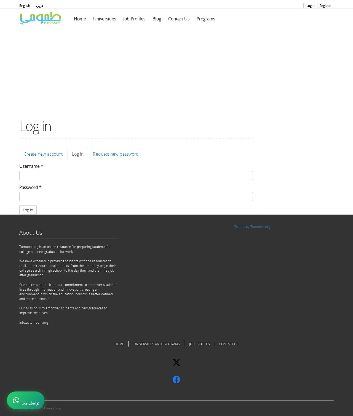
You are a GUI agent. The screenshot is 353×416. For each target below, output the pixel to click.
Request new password (116, 154)
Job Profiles (134, 19)
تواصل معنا (30, 403)
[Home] (42, 18)
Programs (206, 19)
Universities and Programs (156, 344)
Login (310, 5)
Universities (104, 19)
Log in (80, 155)
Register (325, 5)
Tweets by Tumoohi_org (252, 226)
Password (30, 187)
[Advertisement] (176, 73)
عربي (40, 5)
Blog (157, 19)
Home (80, 19)
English (24, 5)
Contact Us (178, 19)
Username (31, 166)
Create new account (43, 154)
